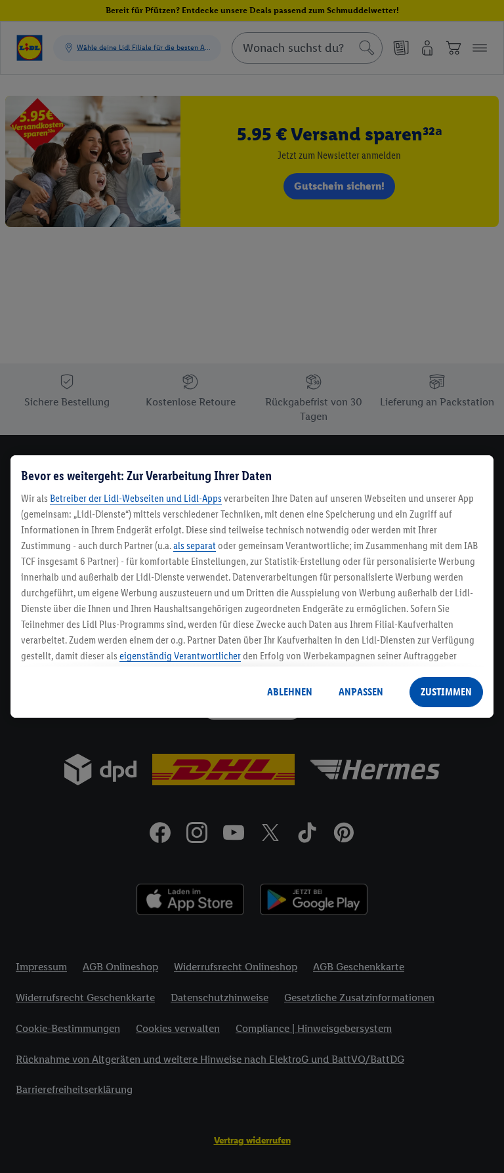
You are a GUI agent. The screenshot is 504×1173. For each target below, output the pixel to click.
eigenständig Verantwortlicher (180, 655)
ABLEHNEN (289, 692)
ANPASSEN (361, 692)
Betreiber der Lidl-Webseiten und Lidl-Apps (136, 498)
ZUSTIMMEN (446, 692)
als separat (194, 545)
